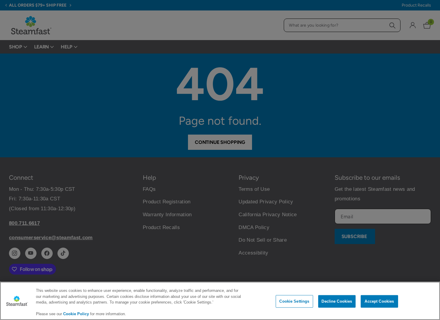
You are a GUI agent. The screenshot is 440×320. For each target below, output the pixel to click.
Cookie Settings (294, 301)
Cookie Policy (76, 314)
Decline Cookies (336, 301)
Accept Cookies (379, 301)
